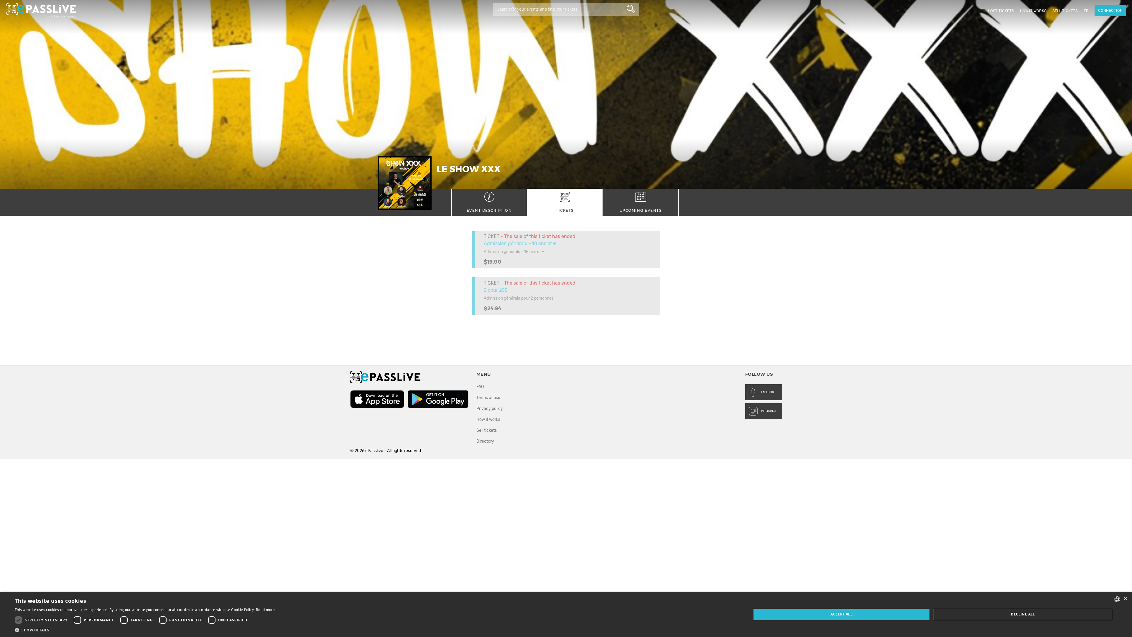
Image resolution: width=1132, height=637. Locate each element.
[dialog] (566, 614)
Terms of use (488, 397)
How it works (1033, 11)
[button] (145, 630)
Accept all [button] (841, 614)
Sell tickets (1065, 11)
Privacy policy (489, 408)
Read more (265, 610)
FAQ (480, 386)
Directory (485, 441)
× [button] (1125, 599)
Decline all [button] (1023, 614)
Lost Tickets (1001, 11)
